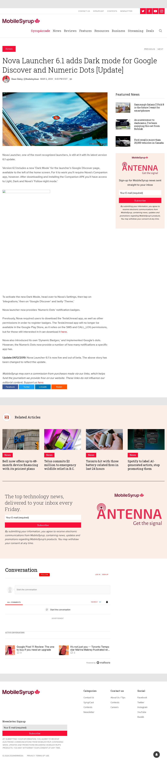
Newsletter (126, 11)
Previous (149, 49)
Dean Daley (17, 79)
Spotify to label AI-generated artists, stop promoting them (144, 465)
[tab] (14, 602)
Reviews (70, 31)
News (57, 31)
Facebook (10, 386)
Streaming (135, 31)
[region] (57, 616)
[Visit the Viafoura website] (103, 662)
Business (118, 31)
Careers (115, 707)
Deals (150, 31)
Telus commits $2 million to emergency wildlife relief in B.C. (60, 465)
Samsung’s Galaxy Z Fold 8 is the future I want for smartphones (149, 107)
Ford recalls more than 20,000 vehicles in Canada (149, 141)
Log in (97, 574)
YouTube (141, 712)
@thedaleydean (31, 79)
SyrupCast (98, 11)
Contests (112, 11)
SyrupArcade (40, 31)
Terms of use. (43, 755)
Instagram (142, 707)
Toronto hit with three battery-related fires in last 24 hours (102, 465)
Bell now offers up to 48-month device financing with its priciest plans (20, 465)
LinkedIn (43, 386)
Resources (101, 31)
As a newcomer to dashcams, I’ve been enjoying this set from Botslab (147, 124)
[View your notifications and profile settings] (107, 602)
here (64, 331)
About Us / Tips (118, 697)
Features (85, 31)
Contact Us (84, 11)
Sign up (105, 574)
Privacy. (31, 755)
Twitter (26, 386)
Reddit (59, 386)
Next (160, 49)
